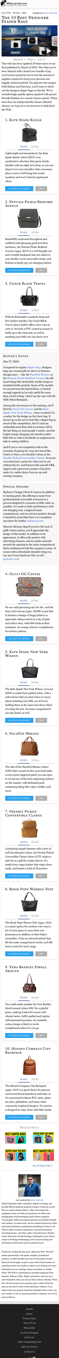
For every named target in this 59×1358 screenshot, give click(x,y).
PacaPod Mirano (40, 374)
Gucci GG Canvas (23, 409)
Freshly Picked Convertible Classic (24, 458)
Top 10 (41, 59)
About (29, 1313)
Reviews (16, 12)
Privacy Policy (29, 1318)
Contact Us (29, 1351)
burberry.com (35, 520)
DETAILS (35, 146)
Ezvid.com (30, 1337)
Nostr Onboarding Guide (29, 1341)
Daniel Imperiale (37, 1200)
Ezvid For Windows (29, 1332)
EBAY (41, 188)
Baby (24, 12)
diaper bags (34, 367)
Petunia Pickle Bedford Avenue (26, 378)
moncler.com (11, 559)
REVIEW (23, 146)
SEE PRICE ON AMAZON (19, 188)
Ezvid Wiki (6, 12)
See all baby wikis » (43, 1165)
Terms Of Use (29, 1322)
